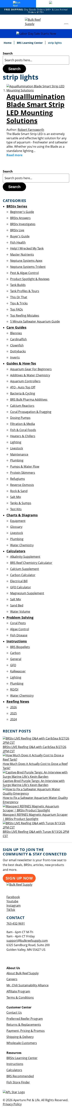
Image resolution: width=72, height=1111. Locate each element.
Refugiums (17, 479)
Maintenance (19, 454)
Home (8, 43)
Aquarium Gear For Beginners (31, 369)
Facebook (13, 897)
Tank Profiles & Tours (24, 291)
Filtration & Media (22, 424)
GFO (13, 665)
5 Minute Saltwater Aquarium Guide (35, 321)
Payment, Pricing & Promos (25, 1031)
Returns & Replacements (23, 1025)
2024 (13, 719)
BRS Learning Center (30, 43)
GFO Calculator (20, 587)
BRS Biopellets (20, 647)
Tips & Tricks (19, 303)
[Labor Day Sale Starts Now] (36, 34)
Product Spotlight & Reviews (29, 279)
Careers (11, 979)
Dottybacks (18, 351)
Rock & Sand (19, 491)
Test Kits (16, 509)
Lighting (15, 442)
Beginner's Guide (22, 212)
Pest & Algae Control (24, 273)
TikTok (10, 910)
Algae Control (19, 629)
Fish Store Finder (18, 1082)
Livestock (16, 448)
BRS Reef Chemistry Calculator (31, 563)
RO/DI (14, 689)
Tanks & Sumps (20, 503)
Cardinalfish (18, 339)
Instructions (14, 1064)
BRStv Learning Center (21, 1058)
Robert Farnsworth (31, 130)
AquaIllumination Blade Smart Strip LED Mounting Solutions (35, 108)
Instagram (13, 905)
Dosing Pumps (20, 418)
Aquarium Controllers (25, 381)
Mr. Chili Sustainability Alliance (27, 985)
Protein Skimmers (22, 473)
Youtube (12, 901)
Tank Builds (18, 285)
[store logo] (36, 22)
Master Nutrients (22, 254)
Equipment (17, 521)
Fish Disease (18, 635)
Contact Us (14, 1012)
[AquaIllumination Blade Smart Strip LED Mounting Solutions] (37, 90)
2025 (13, 713)
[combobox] (36, 60)
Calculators (14, 1070)
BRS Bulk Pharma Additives (28, 399)
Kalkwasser (18, 671)
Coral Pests (18, 623)
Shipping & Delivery (20, 1037)
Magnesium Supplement (27, 593)
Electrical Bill (19, 581)
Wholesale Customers (21, 1043)
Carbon (15, 653)
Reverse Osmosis (22, 485)
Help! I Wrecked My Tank (27, 248)
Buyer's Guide (20, 236)
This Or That (18, 297)
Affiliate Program (18, 991)
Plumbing (16, 460)
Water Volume (20, 611)
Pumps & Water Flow (24, 466)
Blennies (16, 333)
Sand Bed (16, 605)
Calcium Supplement (24, 569)
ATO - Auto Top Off (22, 387)
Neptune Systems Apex (26, 261)
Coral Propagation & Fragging (30, 412)
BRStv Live (17, 230)
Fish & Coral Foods (23, 430)
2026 (13, 707)
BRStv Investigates (22, 224)
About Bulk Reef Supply (22, 973)
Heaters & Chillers (22, 436)
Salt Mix (15, 497)
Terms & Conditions (20, 997)
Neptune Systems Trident (28, 267)
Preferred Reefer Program (24, 1019)
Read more (14, 155)
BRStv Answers (20, 218)
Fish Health (18, 242)
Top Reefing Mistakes (24, 315)
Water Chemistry (22, 545)
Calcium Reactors (22, 406)
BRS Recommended (20, 1076)
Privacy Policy (12, 1104)
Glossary (16, 527)
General (15, 659)
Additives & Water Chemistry (30, 375)
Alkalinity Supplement (25, 557)
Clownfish (17, 345)
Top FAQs (16, 309)
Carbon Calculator (22, 575)
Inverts (15, 357)
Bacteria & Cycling (22, 393)
